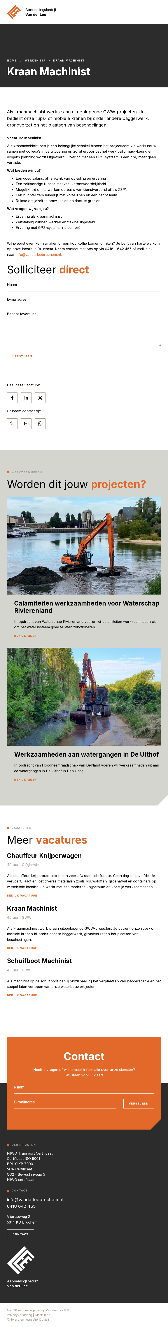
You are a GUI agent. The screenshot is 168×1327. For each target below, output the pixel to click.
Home (12, 60)
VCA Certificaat (19, 1169)
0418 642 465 (21, 1206)
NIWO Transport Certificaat (29, 1153)
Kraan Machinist (69, 60)
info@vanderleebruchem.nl (38, 254)
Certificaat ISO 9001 (23, 1158)
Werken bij (35, 60)
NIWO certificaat (20, 1179)
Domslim (45, 1319)
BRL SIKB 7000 (20, 1164)
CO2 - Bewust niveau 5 (26, 1174)
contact (20, 1234)
